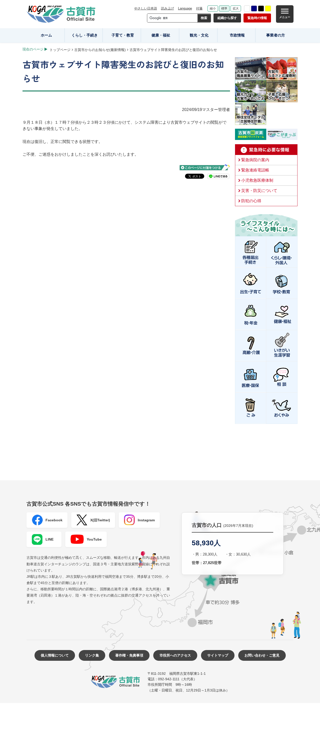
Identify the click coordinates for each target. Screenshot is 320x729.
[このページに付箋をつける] (205, 167)
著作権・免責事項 (129, 655)
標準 (224, 8)
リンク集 (92, 655)
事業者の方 (275, 35)
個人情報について (55, 655)
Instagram (146, 520)
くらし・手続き (85, 35)
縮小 (213, 8)
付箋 (199, 8)
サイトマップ (217, 655)
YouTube (94, 539)
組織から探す (227, 18)
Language (185, 8)
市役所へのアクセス (175, 655)
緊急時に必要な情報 (266, 149)
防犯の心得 (251, 201)
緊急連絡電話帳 (255, 170)
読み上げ (167, 8)
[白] (247, 8)
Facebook (54, 520)
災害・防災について (259, 190)
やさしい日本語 (145, 8)
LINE (50, 539)
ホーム (46, 35)
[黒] (261, 8)
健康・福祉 (161, 35)
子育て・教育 (123, 35)
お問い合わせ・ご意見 (262, 655)
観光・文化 (199, 35)
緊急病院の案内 (255, 160)
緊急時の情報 (257, 18)
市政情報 (237, 35)
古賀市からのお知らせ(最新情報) (100, 50)
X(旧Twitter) (100, 520)
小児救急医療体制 (257, 180)
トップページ (60, 50)
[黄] (268, 8)
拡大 (236, 8)
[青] (254, 8)
